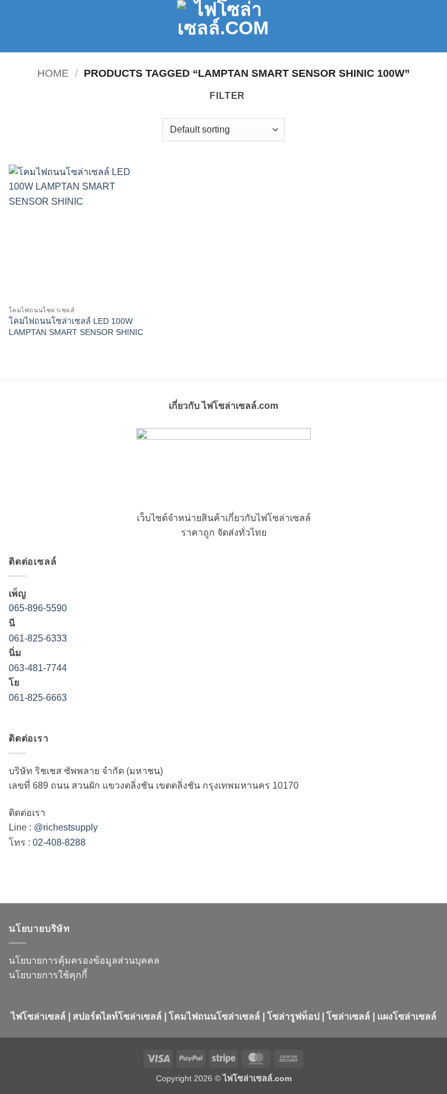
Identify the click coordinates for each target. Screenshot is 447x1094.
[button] (16, 26)
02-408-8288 (59, 842)
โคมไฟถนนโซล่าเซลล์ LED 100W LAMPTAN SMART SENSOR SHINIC (76, 326)
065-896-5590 (38, 608)
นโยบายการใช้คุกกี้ (48, 975)
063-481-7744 (39, 668)
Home (53, 73)
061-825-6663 (38, 698)
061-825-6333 (38, 638)
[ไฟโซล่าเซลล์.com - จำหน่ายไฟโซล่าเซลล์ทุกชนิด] (223, 26)
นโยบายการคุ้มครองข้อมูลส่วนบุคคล (84, 960)
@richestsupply (66, 827)
